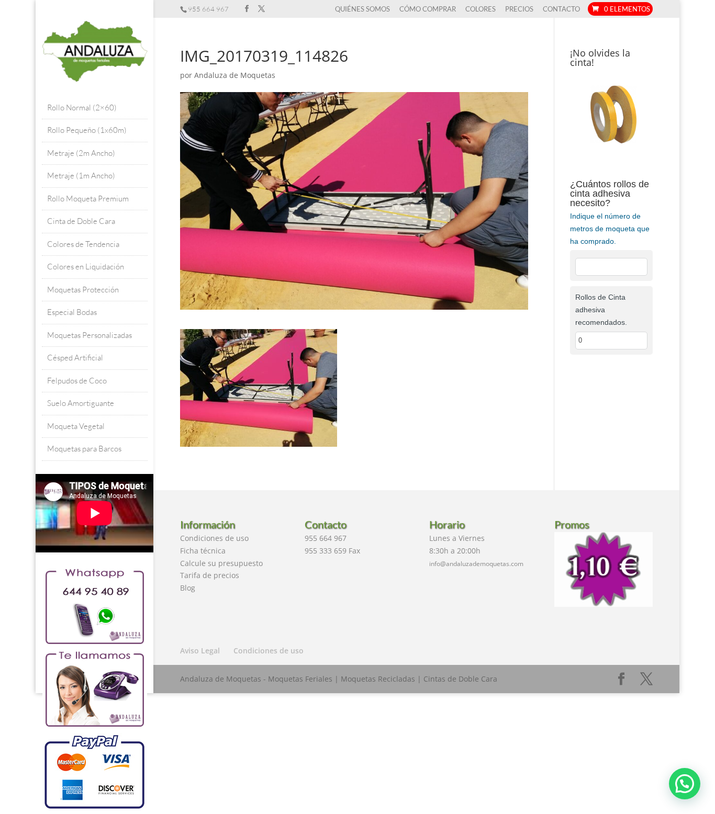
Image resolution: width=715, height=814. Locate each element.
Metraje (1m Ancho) (81, 175)
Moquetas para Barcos (84, 449)
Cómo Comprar (427, 9)
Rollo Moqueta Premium (88, 199)
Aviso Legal (200, 650)
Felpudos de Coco (77, 381)
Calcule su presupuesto (221, 563)
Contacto (561, 9)
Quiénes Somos (362, 9)
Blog (187, 588)
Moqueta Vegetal (76, 426)
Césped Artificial (75, 358)
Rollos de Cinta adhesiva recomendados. (601, 309)
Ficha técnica (203, 551)
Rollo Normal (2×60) (82, 107)
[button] (684, 783)
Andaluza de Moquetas (234, 75)
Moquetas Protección (83, 290)
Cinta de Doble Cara (81, 221)
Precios (519, 9)
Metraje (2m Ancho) (81, 153)
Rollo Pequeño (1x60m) (87, 130)
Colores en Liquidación (85, 267)
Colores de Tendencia (83, 244)
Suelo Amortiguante (80, 403)
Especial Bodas (72, 312)
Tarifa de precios (209, 575)
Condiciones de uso (214, 538)
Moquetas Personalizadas (89, 335)
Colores (480, 9)
